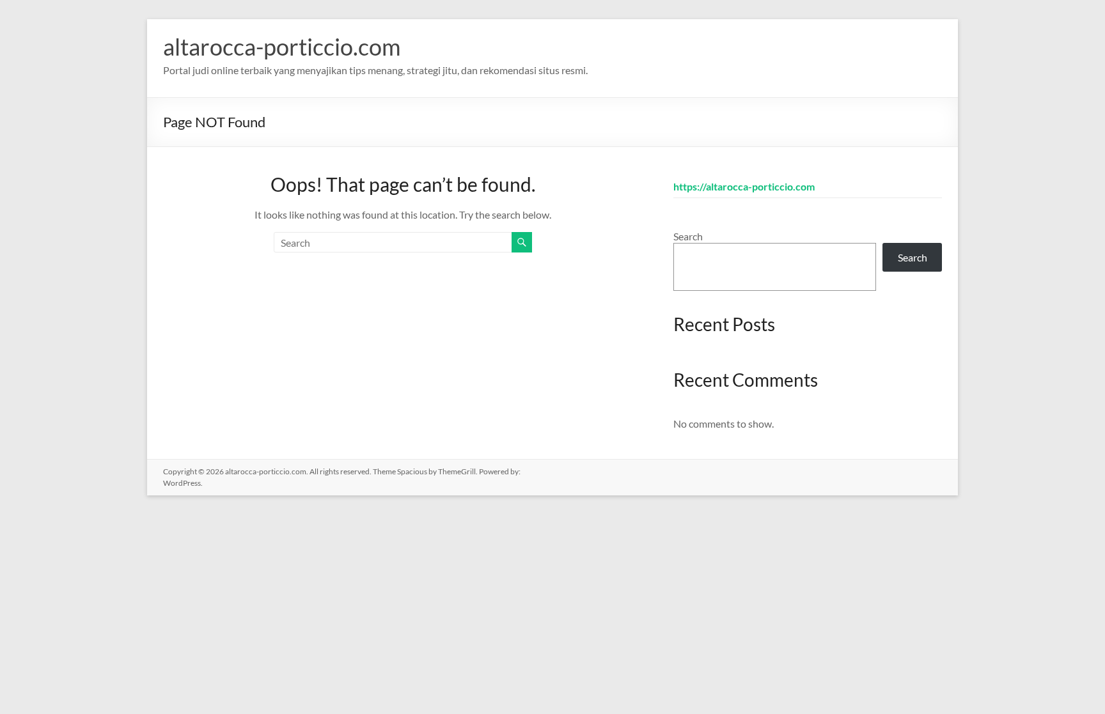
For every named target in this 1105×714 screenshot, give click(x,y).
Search (688, 236)
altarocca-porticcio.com (282, 47)
